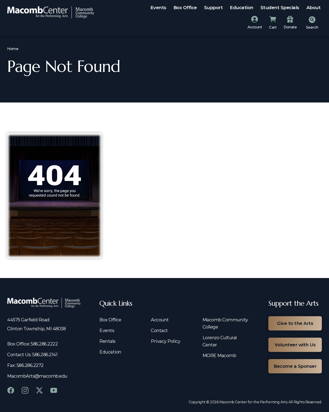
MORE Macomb (219, 355)
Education (241, 7)
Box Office (185, 7)
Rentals (107, 341)
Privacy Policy (165, 341)
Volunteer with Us (295, 344)
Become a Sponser (295, 366)
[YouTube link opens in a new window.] (53, 390)
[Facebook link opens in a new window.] (10, 390)
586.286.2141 (44, 354)
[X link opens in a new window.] (39, 390)
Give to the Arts (295, 323)
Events (158, 7)
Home (12, 49)
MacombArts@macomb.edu (37, 376)
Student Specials (280, 7)
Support (213, 7)
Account (160, 319)
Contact (159, 330)
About (313, 7)
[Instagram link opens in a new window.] (25, 390)
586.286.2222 (44, 344)
